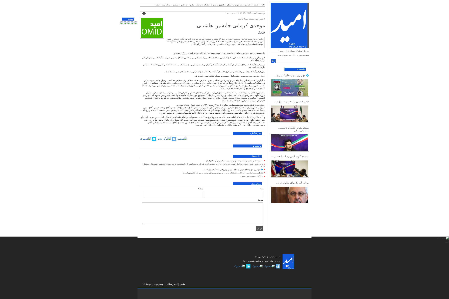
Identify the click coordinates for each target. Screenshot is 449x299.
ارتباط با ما (146, 284)
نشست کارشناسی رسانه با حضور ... (290, 156)
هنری (192, 5)
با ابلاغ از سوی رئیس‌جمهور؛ (252, 176)
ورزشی (184, 5)
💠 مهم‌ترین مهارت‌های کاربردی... (291, 75)
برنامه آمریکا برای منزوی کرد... (292, 182)
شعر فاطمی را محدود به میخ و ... (291, 101)
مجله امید (166, 5)
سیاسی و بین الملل (234, 5)
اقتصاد (256, 5)
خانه (263, 5)
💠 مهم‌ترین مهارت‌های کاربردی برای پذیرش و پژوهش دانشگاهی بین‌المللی (233, 169)
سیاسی (176, 5)
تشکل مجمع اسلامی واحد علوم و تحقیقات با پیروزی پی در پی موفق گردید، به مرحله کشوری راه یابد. (223, 173)
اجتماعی (248, 5)
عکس (157, 5)
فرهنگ (199, 5)
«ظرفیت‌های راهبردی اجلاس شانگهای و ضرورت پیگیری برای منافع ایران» (234, 161)
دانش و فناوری (219, 5)
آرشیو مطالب (171, 284)
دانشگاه (207, 5)
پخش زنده (158, 284)
